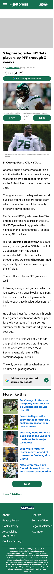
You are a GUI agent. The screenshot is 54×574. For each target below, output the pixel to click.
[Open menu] (5, 4)
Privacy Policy (10, 520)
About (6, 515)
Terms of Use (40, 520)
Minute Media (19, 549)
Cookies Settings (12, 541)
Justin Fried (13, 67)
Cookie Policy (10, 526)
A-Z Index (37, 531)
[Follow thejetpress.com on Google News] (46, 380)
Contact (36, 515)
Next (42, 117)
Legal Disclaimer (42, 526)
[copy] (21, 73)
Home (6, 494)
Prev (12, 117)
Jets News (16, 494)
